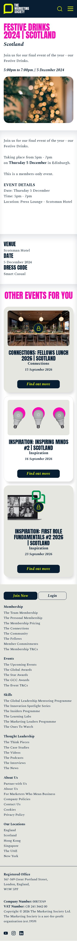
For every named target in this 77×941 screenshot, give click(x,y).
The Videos (12, 752)
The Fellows (13, 638)
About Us (11, 788)
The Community (16, 633)
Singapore (11, 845)
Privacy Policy (14, 814)
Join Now (20, 596)
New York (11, 856)
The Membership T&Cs (21, 649)
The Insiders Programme (22, 711)
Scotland (10, 835)
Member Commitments (21, 643)
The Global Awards (18, 669)
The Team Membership (21, 612)
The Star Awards (16, 674)
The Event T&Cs (16, 685)
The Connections (16, 628)
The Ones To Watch (18, 726)
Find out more (38, 384)
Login (52, 596)
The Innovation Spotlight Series (27, 705)
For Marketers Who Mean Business (29, 793)
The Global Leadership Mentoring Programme (38, 700)
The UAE (10, 850)
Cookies (10, 809)
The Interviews (15, 762)
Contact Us (12, 804)
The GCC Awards (16, 680)
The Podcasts (13, 757)
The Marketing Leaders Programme (30, 721)
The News (11, 768)
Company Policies (17, 799)
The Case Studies (16, 747)
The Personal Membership (23, 617)
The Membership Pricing (22, 623)
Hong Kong (12, 840)
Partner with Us (15, 783)
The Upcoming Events (20, 664)
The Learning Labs (17, 716)
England (10, 830)
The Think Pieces (16, 742)
